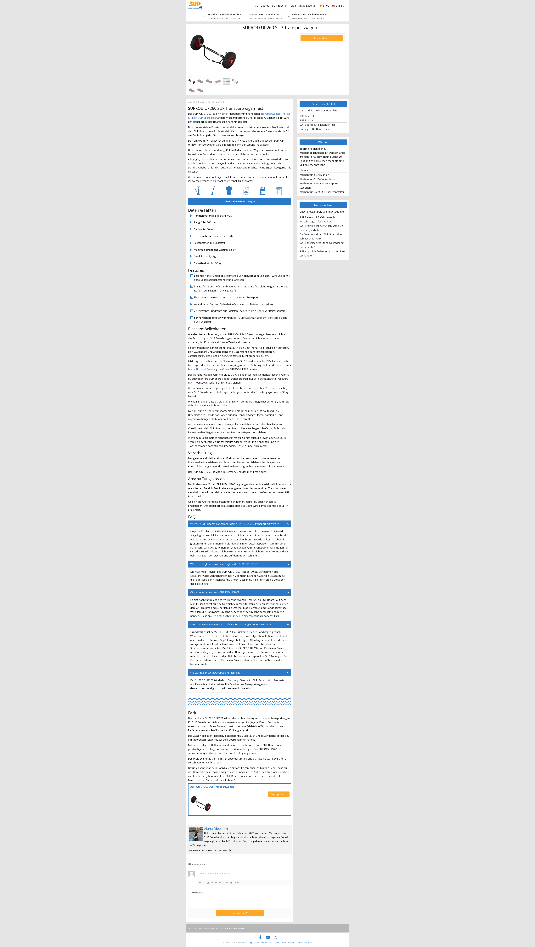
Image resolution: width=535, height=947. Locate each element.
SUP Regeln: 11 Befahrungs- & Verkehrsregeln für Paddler (317, 219)
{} (235, 882)
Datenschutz (267, 942)
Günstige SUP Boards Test (315, 129)
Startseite (192, 928)
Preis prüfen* (322, 38)
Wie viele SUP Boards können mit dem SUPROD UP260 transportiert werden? (235, 524)
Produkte (203, 928)
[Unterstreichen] (208, 882)
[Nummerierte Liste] (216, 882)
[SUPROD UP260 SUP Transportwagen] (201, 803)
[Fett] (200, 882)
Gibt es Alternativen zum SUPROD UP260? (214, 592)
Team (283, 942)
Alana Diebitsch (216, 828)
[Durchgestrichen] (212, 882)
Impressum (254, 942)
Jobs (277, 942)
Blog (293, 5)
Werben (290, 942)
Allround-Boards (205, 369)
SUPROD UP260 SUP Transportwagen (212, 786)
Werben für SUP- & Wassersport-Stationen (319, 185)
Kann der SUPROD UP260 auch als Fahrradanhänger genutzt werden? (230, 624)
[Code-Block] (227, 882)
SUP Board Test (308, 116)
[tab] (239, 524)
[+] (238, 882)
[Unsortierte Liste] (220, 882)
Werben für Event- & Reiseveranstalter (322, 192)
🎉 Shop (324, 5)
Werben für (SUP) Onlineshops (317, 179)
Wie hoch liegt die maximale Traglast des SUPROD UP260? (224, 564)
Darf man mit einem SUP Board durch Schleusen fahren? (322, 236)
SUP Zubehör (280, 5)
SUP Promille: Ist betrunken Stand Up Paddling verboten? (321, 228)
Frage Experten (307, 5)
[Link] (231, 882)
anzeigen (250, 201)
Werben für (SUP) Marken (314, 174)
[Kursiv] (204, 882)
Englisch (340, 5)
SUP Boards (262, 5)
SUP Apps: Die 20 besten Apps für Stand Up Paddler (323, 253)
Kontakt (299, 942)
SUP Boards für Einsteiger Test (317, 124)
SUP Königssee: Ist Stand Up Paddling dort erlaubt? (322, 245)
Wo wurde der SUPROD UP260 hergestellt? (215, 672)
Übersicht (305, 170)
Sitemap (308, 942)
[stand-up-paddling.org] (194, 3)
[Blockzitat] (223, 882)
